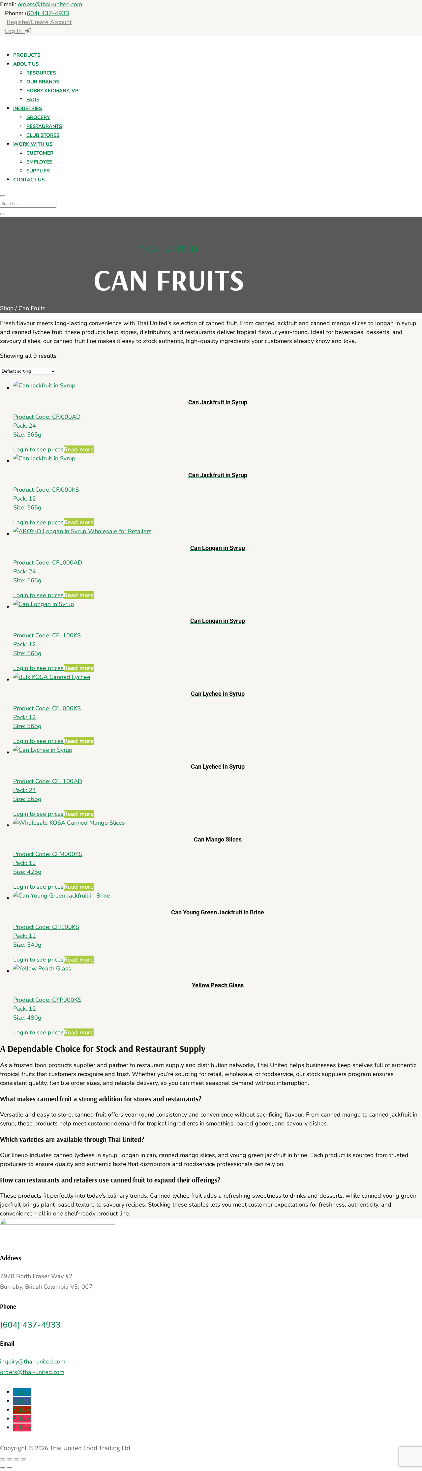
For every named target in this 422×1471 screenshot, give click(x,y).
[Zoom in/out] (2, 1459)
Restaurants (44, 126)
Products (26, 55)
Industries (27, 108)
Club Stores (42, 135)
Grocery (38, 117)
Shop (7, 308)
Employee (39, 162)
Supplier (38, 171)
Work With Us (32, 144)
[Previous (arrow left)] (2, 1468)
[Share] (16, 1459)
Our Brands (42, 81)
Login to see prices (38, 449)
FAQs (32, 99)
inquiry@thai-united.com (32, 1361)
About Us (26, 64)
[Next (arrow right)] (9, 1468)
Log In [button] (15, 31)
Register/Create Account (39, 22)
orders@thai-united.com (50, 4)
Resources (41, 73)
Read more (79, 449)
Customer (39, 153)
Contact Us (29, 179)
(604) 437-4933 (47, 13)
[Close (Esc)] (23, 1459)
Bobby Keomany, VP (52, 90)
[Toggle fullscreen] (9, 1459)
